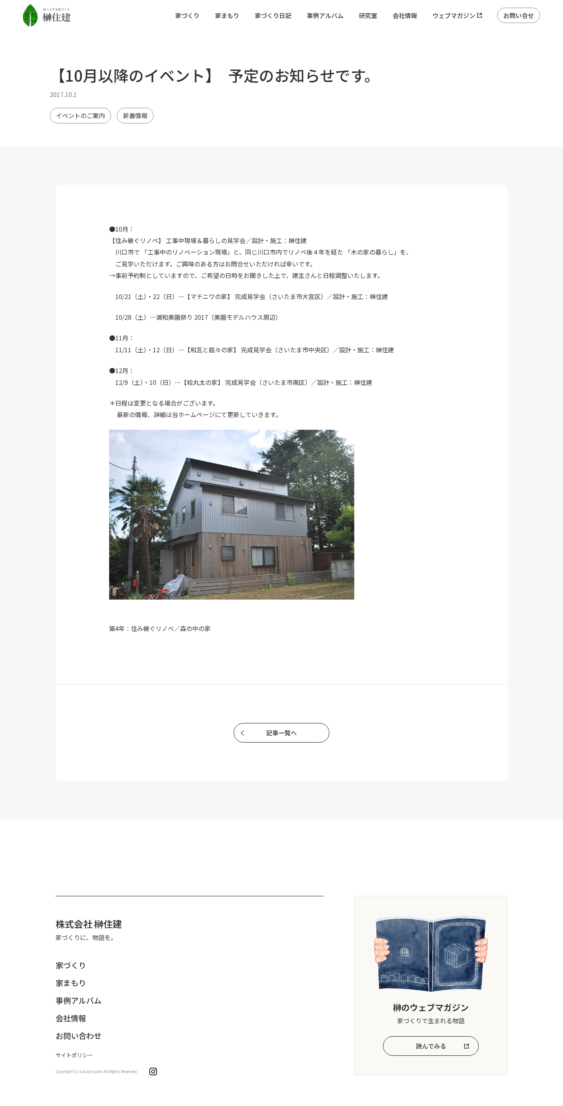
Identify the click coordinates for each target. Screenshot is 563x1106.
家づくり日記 (273, 15)
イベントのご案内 (80, 115)
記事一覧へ (281, 732)
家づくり (187, 15)
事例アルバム (325, 15)
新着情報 (135, 115)
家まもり (227, 15)
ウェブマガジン (453, 15)
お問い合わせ (78, 1035)
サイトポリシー (74, 1055)
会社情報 (405, 15)
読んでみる (431, 1045)
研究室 (368, 15)
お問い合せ (518, 15)
